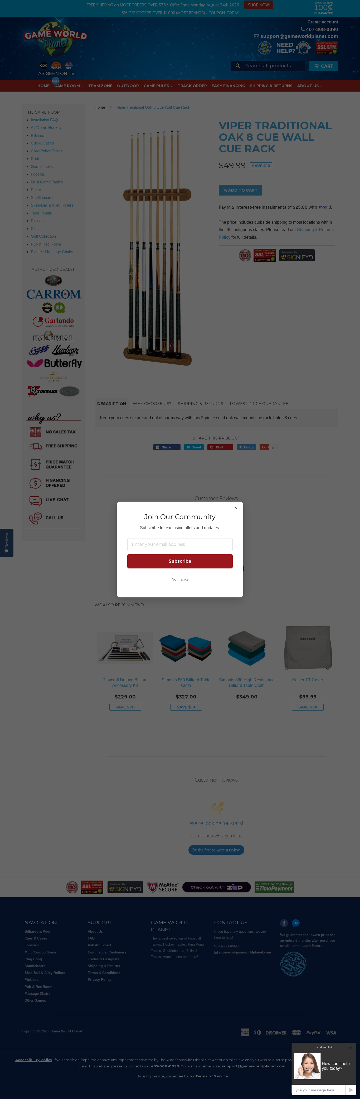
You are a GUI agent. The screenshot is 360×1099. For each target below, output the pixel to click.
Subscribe (180, 561)
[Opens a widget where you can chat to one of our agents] (324, 1069)
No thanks (180, 579)
